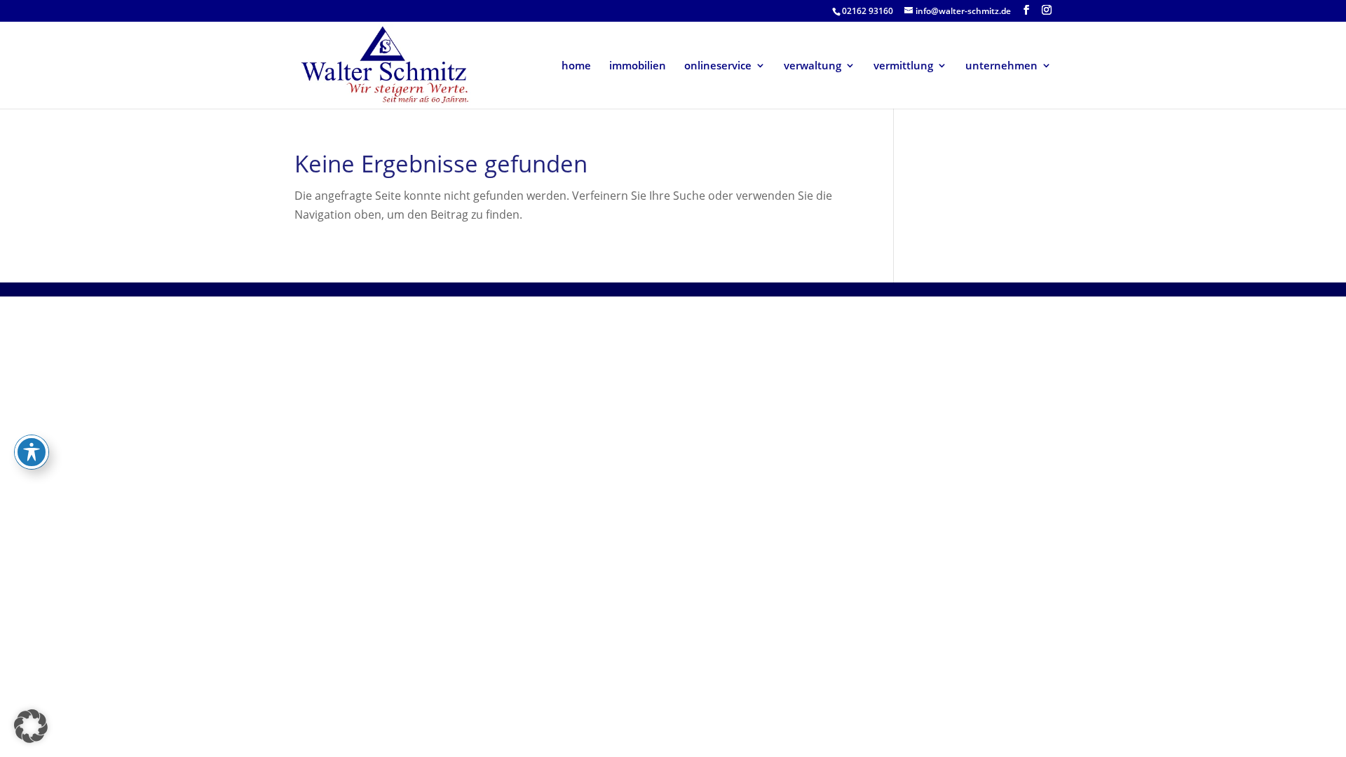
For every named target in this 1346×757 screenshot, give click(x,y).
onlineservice (718, 66)
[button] (31, 726)
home (576, 66)
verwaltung (812, 66)
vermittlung (903, 66)
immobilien (637, 66)
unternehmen (1001, 66)
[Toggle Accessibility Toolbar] (31, 452)
